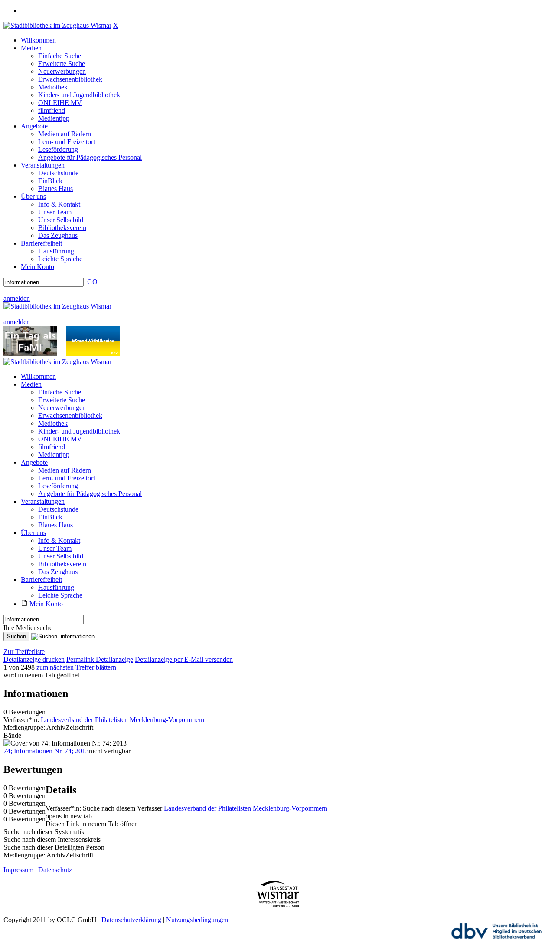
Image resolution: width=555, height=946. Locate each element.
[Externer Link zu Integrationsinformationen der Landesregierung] (93, 354)
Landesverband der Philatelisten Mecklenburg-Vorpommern (122, 719)
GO (92, 282)
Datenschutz (55, 870)
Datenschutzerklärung (131, 919)
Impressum (18, 870)
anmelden (16, 298)
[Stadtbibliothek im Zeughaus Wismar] (57, 25)
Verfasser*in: (22, 719)
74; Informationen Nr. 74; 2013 (46, 751)
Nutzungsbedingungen (197, 919)
